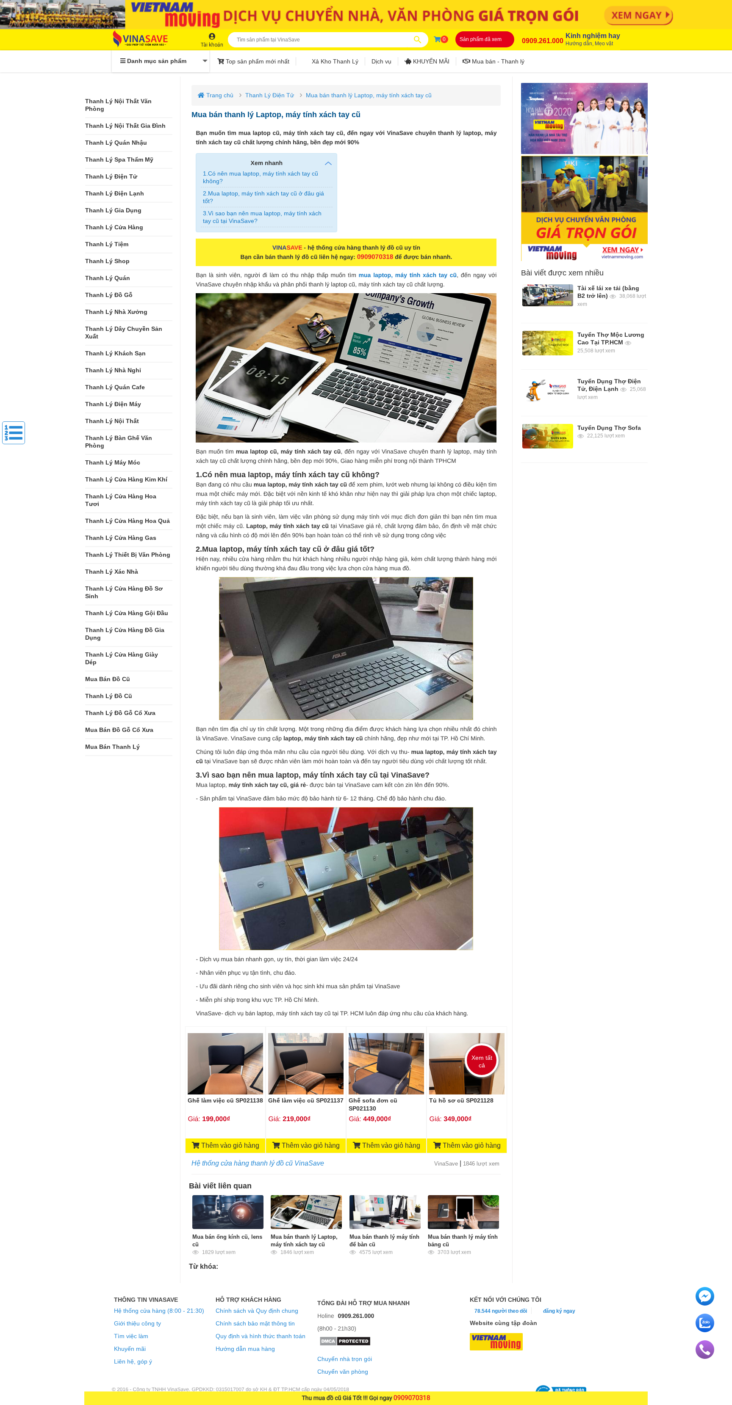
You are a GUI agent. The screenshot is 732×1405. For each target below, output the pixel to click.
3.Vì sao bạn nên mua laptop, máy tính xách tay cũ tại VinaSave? (262, 217)
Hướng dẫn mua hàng (245, 1348)
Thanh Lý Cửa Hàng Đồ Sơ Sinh (124, 592)
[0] (437, 39)
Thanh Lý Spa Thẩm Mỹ (119, 160)
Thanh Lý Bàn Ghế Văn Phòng (118, 442)
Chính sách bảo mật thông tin (255, 1323)
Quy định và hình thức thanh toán (260, 1336)
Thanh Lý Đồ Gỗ (109, 295)
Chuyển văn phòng (342, 1371)
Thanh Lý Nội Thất (112, 421)
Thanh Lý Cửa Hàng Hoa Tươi (120, 500)
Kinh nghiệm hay (593, 39)
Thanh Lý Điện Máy (113, 404)
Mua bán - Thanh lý (497, 61)
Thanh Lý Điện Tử (111, 176)
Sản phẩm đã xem (481, 39)
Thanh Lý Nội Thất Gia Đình (125, 126)
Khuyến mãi (130, 1348)
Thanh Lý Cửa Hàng (114, 227)
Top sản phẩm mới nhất (256, 61)
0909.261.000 (542, 40)
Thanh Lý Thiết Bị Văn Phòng (127, 555)
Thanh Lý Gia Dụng (113, 210)
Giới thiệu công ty (137, 1323)
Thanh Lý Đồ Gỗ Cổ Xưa (120, 713)
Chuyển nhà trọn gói (344, 1359)
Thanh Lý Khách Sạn (115, 353)
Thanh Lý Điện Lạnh (114, 193)
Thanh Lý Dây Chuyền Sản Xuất (123, 333)
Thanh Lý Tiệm (106, 244)
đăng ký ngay (559, 1311)
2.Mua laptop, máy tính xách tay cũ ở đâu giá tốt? (263, 197)
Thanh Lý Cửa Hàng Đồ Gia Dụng (124, 634)
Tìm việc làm (131, 1336)
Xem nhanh (267, 162)
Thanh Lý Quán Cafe (115, 387)
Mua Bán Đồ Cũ (107, 679)
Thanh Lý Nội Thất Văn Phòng (118, 105)
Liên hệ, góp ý (133, 1361)
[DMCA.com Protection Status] (345, 1344)
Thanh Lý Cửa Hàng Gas (120, 538)
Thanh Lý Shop (107, 261)
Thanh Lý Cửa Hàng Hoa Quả (127, 521)
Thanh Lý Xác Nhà (111, 572)
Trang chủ (219, 95)
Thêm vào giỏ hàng (229, 1145)
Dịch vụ (381, 61)
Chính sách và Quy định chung (257, 1310)
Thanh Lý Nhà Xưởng (116, 312)
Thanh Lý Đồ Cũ (108, 696)
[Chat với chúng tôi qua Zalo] (705, 1330)
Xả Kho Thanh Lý (334, 61)
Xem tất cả (481, 1061)
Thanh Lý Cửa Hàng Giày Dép (121, 658)
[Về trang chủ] (149, 39)
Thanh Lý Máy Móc (112, 462)
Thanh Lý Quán (107, 278)
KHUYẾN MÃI (430, 61)
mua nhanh (392, 1303)
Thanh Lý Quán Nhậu (116, 143)
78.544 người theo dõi (500, 1311)
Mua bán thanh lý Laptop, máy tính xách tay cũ (369, 95)
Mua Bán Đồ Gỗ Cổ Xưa (119, 730)
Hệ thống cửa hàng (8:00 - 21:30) (159, 1310)
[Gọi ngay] (705, 1356)
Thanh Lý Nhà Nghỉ (113, 370)
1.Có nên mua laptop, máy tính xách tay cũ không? (260, 177)
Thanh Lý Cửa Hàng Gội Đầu (126, 613)
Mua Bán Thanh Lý (112, 747)
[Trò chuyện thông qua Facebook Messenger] (705, 1303)
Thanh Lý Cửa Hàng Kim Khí (126, 479)
